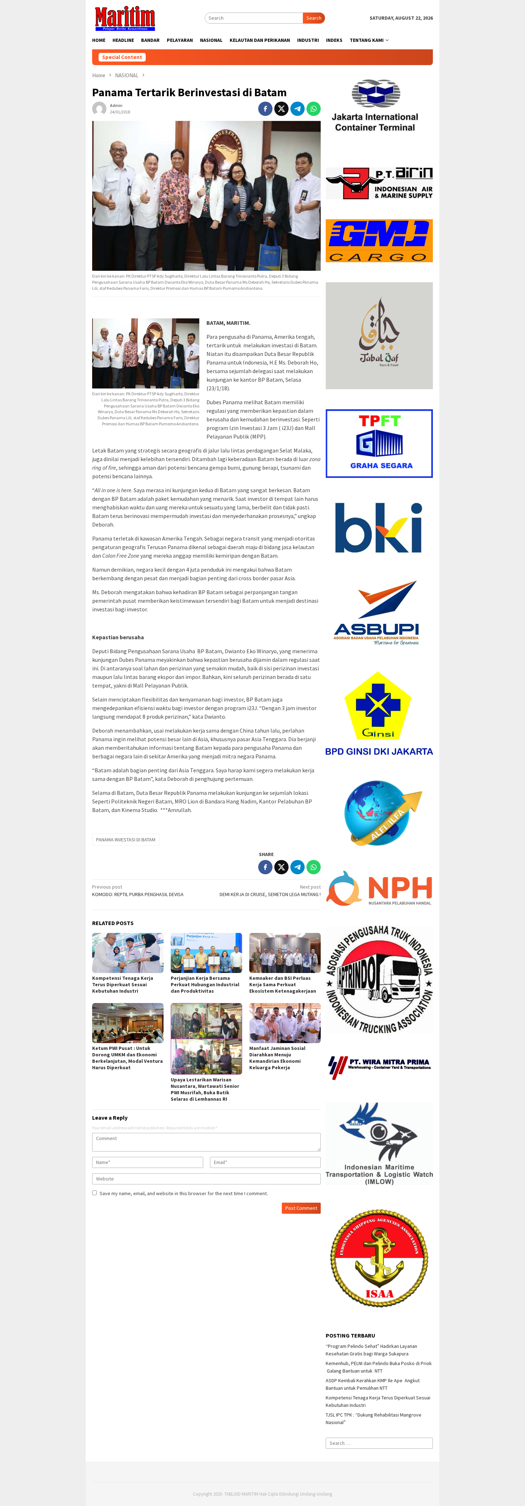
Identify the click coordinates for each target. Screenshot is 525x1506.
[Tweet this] (281, 109)
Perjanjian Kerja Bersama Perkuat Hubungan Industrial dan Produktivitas (205, 984)
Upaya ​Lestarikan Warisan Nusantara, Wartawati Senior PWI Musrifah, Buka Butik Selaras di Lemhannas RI (205, 1089)
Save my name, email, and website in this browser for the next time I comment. (184, 1193)
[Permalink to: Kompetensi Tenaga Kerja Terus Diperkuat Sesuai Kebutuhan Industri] (128, 953)
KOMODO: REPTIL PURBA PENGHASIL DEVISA (138, 891)
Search (313, 18)
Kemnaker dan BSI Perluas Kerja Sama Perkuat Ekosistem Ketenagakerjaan (282, 984)
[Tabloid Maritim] (124, 17)
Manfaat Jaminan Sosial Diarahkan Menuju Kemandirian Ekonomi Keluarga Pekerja (277, 1058)
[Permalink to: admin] (99, 108)
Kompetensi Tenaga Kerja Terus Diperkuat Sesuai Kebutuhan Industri (122, 984)
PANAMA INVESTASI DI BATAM (125, 839)
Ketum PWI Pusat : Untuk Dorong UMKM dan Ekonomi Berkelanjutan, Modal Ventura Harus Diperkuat (127, 1058)
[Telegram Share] (297, 109)
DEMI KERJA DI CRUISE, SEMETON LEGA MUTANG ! (270, 891)
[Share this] (265, 109)
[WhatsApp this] (313, 109)
